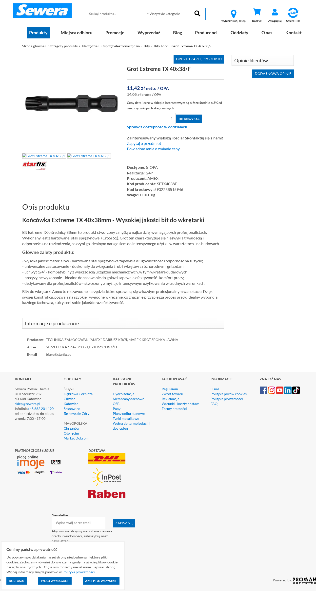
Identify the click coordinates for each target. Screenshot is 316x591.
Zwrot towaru (172, 394)
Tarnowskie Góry (76, 413)
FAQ (214, 404)
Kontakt (293, 32)
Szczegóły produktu (63, 46)
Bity (147, 46)
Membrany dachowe (128, 399)
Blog (177, 32)
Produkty (38, 32)
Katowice (71, 404)
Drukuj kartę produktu (199, 59)
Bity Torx (161, 46)
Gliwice (69, 399)
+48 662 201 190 (41, 408)
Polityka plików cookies (229, 394)
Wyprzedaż (149, 32)
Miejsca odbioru (76, 32)
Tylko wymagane (54, 581)
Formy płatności (174, 408)
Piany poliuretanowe (129, 413)
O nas (266, 32)
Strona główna (33, 46)
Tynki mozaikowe (126, 418)
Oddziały (239, 32)
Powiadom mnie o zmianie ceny (153, 149)
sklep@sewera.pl (27, 404)
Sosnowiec (72, 408)
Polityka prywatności (227, 399)
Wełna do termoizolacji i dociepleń (131, 425)
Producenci (206, 32)
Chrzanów (71, 428)
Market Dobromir (77, 438)
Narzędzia (90, 46)
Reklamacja (170, 399)
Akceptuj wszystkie (101, 581)
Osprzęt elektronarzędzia (120, 46)
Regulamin (170, 389)
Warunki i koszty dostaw (180, 404)
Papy (116, 408)
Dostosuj (16, 581)
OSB (116, 404)
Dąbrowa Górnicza (78, 394)
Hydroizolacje (123, 394)
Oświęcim (71, 433)
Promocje (114, 32)
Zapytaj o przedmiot (144, 143)
